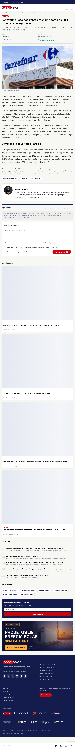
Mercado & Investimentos (10, 590)
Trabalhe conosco (8, 700)
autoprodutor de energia (10, 178)
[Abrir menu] (71, 8)
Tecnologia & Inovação (26, 594)
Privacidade (6, 694)
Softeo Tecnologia (18, 733)
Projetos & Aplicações (60, 590)
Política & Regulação (44, 590)
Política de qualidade (9, 697)
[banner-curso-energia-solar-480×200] (37, 636)
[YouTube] (17, 676)
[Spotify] (25, 676)
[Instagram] (8, 676)
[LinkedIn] (61, 746)
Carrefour (24, 178)
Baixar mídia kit (45, 695)
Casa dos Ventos (35, 178)
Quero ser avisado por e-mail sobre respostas (21, 252)
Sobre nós (6, 688)
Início (3, 13)
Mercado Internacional (28, 590)
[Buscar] (67, 8)
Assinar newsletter (37, 614)
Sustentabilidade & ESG (10, 594)
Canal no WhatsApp (48, 40)
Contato (5, 691)
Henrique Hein (5, 36)
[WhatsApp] (56, 746)
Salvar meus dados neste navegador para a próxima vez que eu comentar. (31, 247)
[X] (66, 746)
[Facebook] (4, 676)
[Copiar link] (71, 746)
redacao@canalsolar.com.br (56, 173)
